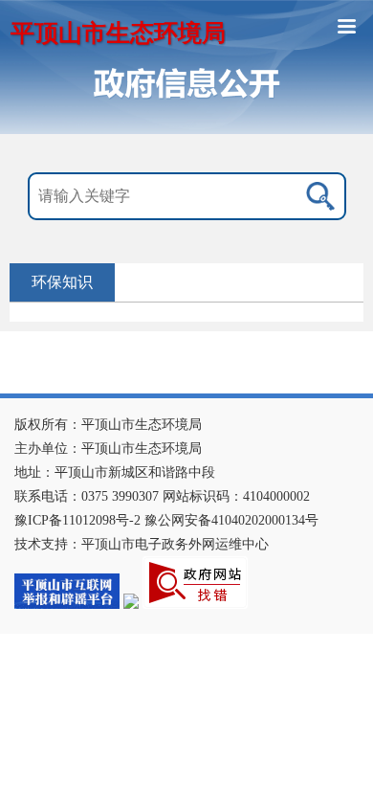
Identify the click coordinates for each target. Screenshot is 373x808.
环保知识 (62, 282)
